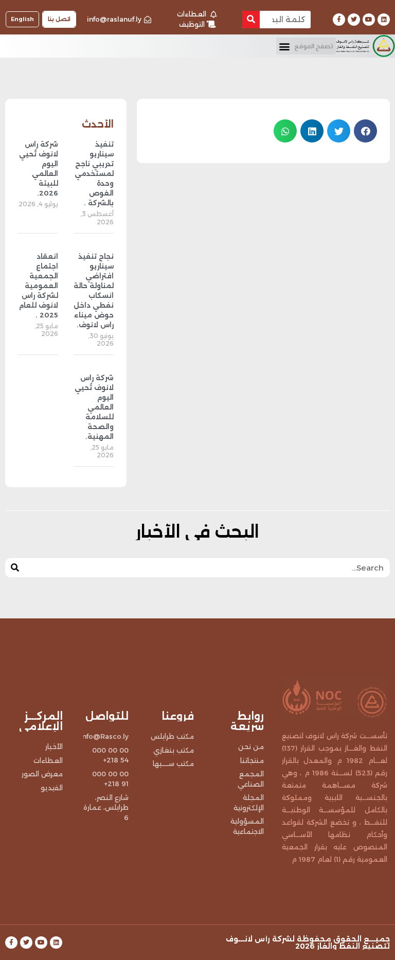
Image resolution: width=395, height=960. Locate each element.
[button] (306, 46)
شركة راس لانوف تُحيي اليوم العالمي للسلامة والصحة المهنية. (94, 407)
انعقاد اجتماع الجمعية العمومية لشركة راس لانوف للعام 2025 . (38, 285)
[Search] (251, 19)
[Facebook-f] (339, 19)
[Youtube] (369, 19)
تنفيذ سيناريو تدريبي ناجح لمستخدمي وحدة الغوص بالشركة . (94, 173)
